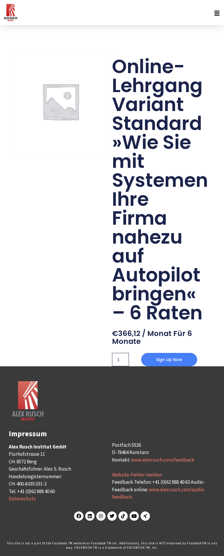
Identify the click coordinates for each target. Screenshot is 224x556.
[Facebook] (78, 516)
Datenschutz (22, 498)
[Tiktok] (123, 516)
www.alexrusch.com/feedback (162, 460)
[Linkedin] (89, 516)
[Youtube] (134, 516)
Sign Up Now (169, 360)
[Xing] (145, 516)
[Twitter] (112, 516)
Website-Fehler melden (137, 474)
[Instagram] (101, 516)
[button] (120, 13)
